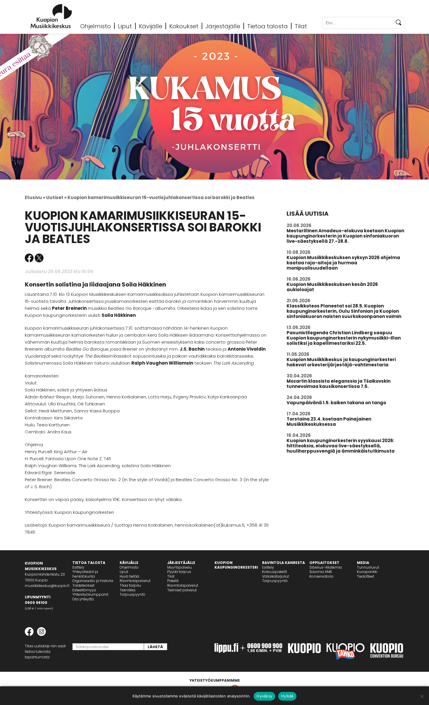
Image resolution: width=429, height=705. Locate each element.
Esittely (78, 567)
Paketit (173, 580)
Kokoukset (183, 26)
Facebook (29, 258)
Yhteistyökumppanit (90, 594)
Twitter (39, 258)
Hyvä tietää (129, 576)
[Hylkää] (422, 696)
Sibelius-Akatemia (325, 567)
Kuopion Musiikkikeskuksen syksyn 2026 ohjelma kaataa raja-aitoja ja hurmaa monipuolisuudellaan (343, 262)
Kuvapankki (367, 571)
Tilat (301, 26)
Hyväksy (264, 696)
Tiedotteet (365, 576)
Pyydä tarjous (179, 571)
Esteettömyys (84, 590)
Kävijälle (150, 26)
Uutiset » (56, 197)
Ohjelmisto (95, 26)
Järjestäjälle (222, 26)
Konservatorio (321, 576)
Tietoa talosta (267, 26)
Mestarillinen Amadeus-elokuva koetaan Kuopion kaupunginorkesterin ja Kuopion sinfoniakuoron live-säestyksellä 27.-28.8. (345, 236)
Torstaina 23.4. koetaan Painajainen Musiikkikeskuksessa (329, 421)
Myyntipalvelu (179, 567)
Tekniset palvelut (182, 590)
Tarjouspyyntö (132, 594)
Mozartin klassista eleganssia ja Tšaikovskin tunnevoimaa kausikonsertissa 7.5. (338, 383)
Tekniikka (127, 590)
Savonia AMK (320, 571)
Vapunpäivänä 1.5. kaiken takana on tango (336, 403)
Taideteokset (83, 585)
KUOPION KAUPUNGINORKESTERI (236, 565)
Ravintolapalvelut (135, 580)
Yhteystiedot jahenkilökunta (85, 574)
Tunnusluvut (368, 567)
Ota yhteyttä (83, 599)
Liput (125, 26)
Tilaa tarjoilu (130, 585)
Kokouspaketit (274, 571)
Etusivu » (35, 197)
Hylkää (287, 696)
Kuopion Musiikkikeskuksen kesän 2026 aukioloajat (332, 287)
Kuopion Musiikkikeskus (51, 16)
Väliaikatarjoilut (275, 576)
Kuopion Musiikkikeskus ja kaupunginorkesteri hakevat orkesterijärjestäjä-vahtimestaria (341, 362)
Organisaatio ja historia (92, 580)
